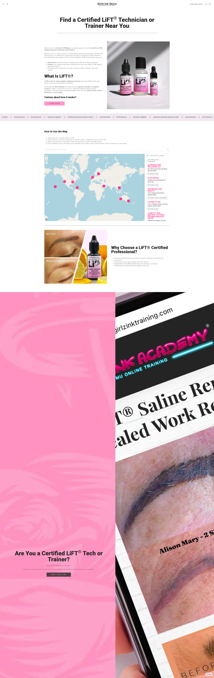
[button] (3, 4)
